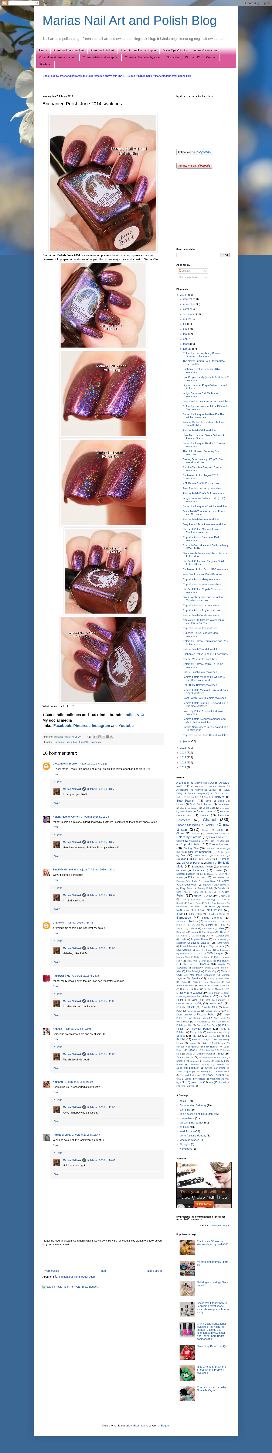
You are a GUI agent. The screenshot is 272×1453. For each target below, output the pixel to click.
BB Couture (193, 797)
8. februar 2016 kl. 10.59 (101, 789)
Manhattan (223, 960)
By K (222, 811)
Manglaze (207, 961)
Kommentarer (189, 277)
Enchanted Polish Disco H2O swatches (205, 569)
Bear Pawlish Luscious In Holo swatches (206, 401)
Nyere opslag (51, 1270)
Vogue (188, 1078)
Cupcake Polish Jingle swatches (201, 610)
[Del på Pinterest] (112, 737)
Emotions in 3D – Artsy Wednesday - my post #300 (212, 1243)
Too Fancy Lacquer (212, 1075)
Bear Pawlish (185, 800)
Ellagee (210, 863)
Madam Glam (183, 957)
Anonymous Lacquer (206, 789)
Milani (208, 968)
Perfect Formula (212, 1011)
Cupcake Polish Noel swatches (201, 605)
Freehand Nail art (102, 50)
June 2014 (84, 742)
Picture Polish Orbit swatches (199, 430)
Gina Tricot (182, 892)
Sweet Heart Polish (215, 1068)
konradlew (141, 1425)
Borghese (225, 808)
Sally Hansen (211, 1046)
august (187, 319)
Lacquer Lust (222, 935)
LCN (208, 935)
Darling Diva (190, 848)
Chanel (209, 819)
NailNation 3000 (207, 985)
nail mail (184, 1127)
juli (185, 323)
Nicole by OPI (222, 989)
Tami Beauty (202, 1071)
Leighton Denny (199, 939)
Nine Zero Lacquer (191, 992)
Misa (178, 971)
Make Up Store (202, 957)
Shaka (189, 1054)
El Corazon (223, 858)
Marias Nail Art (64, 736)
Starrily (220, 1064)
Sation (191, 1050)
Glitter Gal (224, 895)
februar (187, 348)
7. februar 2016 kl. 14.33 (79, 922)
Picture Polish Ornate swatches (201, 615)
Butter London (205, 811)
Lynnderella (186, 953)
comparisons (187, 1118)
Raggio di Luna (62, 1134)
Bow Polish (186, 811)
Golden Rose (194, 903)
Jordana (180, 928)
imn (211, 1082)
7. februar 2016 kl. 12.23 (93, 763)
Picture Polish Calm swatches (200, 672)
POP (178, 1007)
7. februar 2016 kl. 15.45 (86, 975)
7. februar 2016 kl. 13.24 (102, 869)
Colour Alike (216, 837)
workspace (186, 1148)
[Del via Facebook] (108, 737)
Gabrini (221, 888)
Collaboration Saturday (193, 1105)
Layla (183, 939)
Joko (223, 925)
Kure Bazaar (208, 932)
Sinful (220, 1053)
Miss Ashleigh (193, 971)
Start (103, 1270)
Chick (209, 825)
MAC (199, 953)
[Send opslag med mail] (88, 736)
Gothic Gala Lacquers (215, 903)
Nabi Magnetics (212, 982)
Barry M (219, 796)
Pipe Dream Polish (198, 1018)
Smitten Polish (184, 1057)
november (189, 304)
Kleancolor (181, 932)
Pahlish (190, 1007)
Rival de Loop (219, 1043)
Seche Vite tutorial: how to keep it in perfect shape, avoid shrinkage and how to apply (213, 1308)
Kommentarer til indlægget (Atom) (76, 1276)
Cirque (180, 833)
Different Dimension (199, 851)
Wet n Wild (215, 1078)
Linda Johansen (188, 946)
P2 (222, 1003)
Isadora (193, 921)
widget (226, 1225)
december (189, 299)
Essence (198, 870)
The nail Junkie (188, 1075)
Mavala (221, 964)
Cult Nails (225, 840)
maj (185, 333)
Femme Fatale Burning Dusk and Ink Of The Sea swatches (205, 705)
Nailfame (58, 1081)
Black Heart (224, 804)
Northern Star (194, 996)
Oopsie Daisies (184, 1003)
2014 (183, 752)
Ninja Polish (214, 993)
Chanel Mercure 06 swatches (200, 659)
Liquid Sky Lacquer (212, 946)
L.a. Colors (181, 936)
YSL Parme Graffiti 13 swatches (201, 483)
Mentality (196, 967)
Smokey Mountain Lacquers (212, 1057)
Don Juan (219, 855)
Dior (183, 855)
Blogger (165, 1425)
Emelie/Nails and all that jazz (70, 869)
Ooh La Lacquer (215, 1000)
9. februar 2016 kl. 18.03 (101, 1160)
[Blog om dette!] (100, 737)
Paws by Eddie (209, 1007)
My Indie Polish (222, 978)
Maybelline (181, 967)
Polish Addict (200, 1022)
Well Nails (200, 1078)
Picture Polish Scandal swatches (201, 649)
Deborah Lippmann (215, 848)
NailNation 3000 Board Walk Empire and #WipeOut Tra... (204, 622)
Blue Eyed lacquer (189, 808)
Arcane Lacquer (196, 793)
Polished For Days (207, 1025)
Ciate (220, 829)
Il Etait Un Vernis (216, 914)
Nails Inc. (185, 989)
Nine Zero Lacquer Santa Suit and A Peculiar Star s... (203, 437)
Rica (203, 1043)
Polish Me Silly (218, 1021)
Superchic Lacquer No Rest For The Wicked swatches (203, 416)
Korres (194, 932)
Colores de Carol (215, 833)
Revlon (192, 1043)
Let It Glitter (219, 939)
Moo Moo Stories (189, 1140)
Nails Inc (225, 985)
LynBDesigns (223, 950)
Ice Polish (196, 914)
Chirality (206, 830)
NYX (195, 982)
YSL (182, 1082)
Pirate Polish (182, 1021)
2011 (183, 767)
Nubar (208, 996)
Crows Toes (208, 840)
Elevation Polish (191, 862)
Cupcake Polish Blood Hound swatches (205, 735)
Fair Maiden (218, 877)
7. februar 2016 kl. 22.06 (77, 1028)
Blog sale (172, 57)
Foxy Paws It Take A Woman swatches (204, 524)
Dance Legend (219, 844)
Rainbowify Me (61, 975)
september (189, 314)
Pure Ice (212, 1036)
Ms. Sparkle (194, 978)
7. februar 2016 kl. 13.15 (95, 816)
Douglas (181, 858)
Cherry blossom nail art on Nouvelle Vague (212, 1389)
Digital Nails (224, 852)
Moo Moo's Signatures (202, 975)
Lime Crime (223, 943)
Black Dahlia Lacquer (201, 804)
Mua (209, 978)
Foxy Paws (186, 888)
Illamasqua (183, 917)
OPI (194, 999)
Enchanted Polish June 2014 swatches (205, 654)
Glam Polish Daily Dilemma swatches (204, 698)
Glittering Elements (190, 899)
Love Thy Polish (204, 950)
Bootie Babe (209, 808)
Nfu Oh (207, 989)
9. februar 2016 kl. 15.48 (86, 1134)
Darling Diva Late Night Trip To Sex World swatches (203, 461)
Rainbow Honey (200, 1039)
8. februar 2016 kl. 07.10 (79, 1081)
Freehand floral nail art (69, 50)
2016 (183, 294)
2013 (183, 757)
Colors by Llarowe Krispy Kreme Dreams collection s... (201, 355)
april (186, 339)
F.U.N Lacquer (196, 877)
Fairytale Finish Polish (187, 881)
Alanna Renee (217, 786)
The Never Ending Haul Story (196, 1113)
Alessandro (182, 789)
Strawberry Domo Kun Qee (212, 1346)
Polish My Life (184, 1025)
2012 (183, 762)
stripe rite (180, 1086)
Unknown (58, 922)
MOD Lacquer (215, 953)
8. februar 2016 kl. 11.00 (101, 948)
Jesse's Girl (194, 925)
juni (185, 329)
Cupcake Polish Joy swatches (200, 628)
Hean (212, 906)
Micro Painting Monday (193, 1135)
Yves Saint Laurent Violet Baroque (202, 574)
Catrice (204, 815)
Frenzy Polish (205, 888)
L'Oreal (222, 932)
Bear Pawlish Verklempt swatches (202, 488)
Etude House (207, 874)
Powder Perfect (201, 1028)
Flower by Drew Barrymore (216, 885)
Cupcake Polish (191, 844)
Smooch (180, 1061)
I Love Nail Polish (208, 910)
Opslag (185, 270)
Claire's (196, 833)
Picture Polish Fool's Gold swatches (203, 493)
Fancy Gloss (209, 881)
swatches (96, 742)
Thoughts (185, 1144)
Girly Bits (198, 892)
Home (43, 50)
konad (222, 1082)
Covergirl (193, 841)
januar (187, 741)
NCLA (184, 982)
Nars (196, 989)
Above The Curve (204, 782)
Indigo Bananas (212, 917)
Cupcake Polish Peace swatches (202, 584)
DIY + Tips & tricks (175, 50)
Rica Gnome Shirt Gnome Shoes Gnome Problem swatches (212, 1369)
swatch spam (187, 1131)
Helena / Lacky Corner (66, 816)
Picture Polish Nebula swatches (201, 519)
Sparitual (194, 1061)
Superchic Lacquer (187, 1067)
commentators (215, 1225)
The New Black (221, 1071)
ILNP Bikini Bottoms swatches (200, 685)
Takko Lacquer (183, 1071)
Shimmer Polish (204, 1053)
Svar (55, 774)
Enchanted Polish (63, 742)
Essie (218, 870)
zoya (191, 1085)
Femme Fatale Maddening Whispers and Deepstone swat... (204, 678)
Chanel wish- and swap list (100, 57)
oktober (188, 309)
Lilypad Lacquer (200, 942)
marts (186, 343)
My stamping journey (192, 1122)
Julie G (193, 928)
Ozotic (212, 1003)
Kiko (221, 928)
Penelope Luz (194, 1011)
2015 (183, 747)
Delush (180, 852)
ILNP (179, 913)
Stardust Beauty (200, 1064)
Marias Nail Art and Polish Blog (129, 20)
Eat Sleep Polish (202, 859)
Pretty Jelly (196, 1032)
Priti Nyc (196, 1035)
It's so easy (210, 921)
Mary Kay (188, 964)
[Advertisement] (103, 1257)
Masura (204, 964)
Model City (210, 971)
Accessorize (197, 786)
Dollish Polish (201, 855)
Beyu (208, 801)
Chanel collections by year (142, 57)
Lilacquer (181, 943)
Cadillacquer (183, 815)
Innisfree (180, 921)
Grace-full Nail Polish (188, 906)
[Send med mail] (96, 737)
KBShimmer (208, 928)
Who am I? (192, 57)
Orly (199, 1003)
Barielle (207, 797)
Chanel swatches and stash (57, 57)
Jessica (209, 925)
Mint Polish (220, 967)
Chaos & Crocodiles (188, 825)
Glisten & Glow (203, 895)
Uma (178, 1079)
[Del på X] (104, 737)
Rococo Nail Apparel (187, 1046)
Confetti (180, 840)
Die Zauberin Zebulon (65, 763)
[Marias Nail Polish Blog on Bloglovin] (194, 154)
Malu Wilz (192, 961)
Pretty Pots (212, 1032)
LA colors (196, 936)
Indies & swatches (205, 50)
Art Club (214, 793)
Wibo (227, 1079)
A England (182, 782)
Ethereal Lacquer (185, 874)
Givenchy (213, 892)
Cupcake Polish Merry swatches (201, 579)
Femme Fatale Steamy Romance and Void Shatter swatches (204, 721)
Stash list (45, 64)
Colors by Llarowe (188, 837)
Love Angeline (183, 950)
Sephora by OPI (210, 1050)
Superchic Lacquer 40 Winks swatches (205, 506)
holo (75, 742)
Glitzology (210, 899)
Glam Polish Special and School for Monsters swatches (203, 599)
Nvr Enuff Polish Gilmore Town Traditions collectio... (200, 531)
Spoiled (206, 1061)
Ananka (57, 1028)
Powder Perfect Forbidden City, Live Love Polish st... (203, 424)
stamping (185, 1109)
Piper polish (220, 1018)
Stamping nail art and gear (138, 50)
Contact (211, 57)
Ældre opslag (155, 1270)
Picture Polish (206, 1014)
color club (197, 1082)
